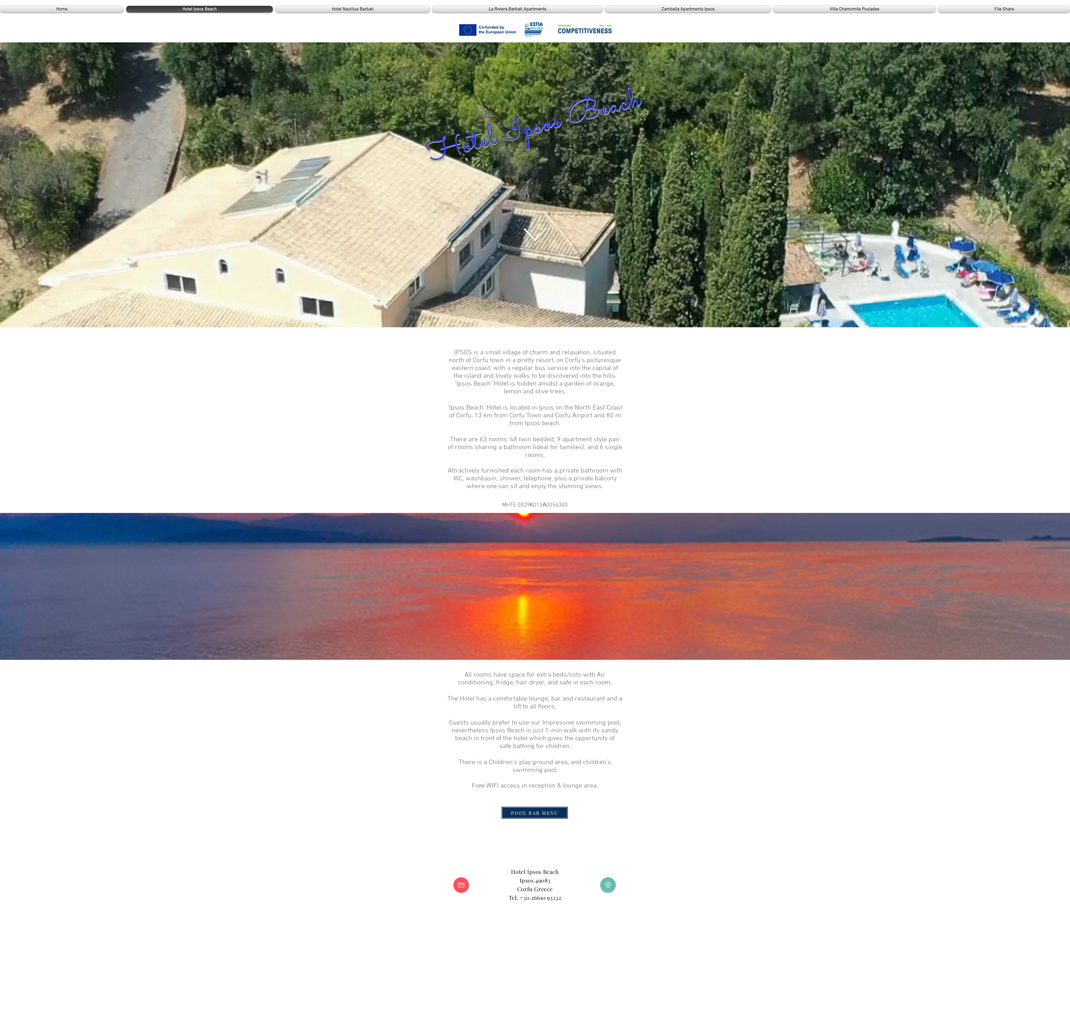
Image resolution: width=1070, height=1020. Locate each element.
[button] (461, 885)
